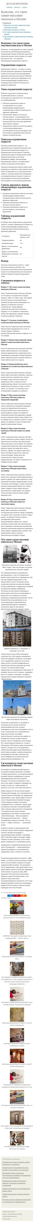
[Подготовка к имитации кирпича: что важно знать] (17, 954)
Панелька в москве (21, 892)
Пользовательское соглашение (15, 1214)
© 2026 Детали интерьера (9, 1211)
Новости (17, 7)
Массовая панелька (11, 892)
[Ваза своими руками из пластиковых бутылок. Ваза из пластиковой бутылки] (17, 913)
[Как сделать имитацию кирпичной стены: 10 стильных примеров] (17, 1103)
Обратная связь (6, 1218)
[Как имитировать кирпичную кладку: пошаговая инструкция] (17, 1144)
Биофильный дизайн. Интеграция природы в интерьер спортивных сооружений (14, 1183)
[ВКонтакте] (10, 896)
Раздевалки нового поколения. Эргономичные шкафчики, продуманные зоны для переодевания (16, 1175)
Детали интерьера (17, 3)
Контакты (5, 1214)
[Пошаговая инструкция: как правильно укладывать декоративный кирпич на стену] (17, 1082)
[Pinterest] (17, 896)
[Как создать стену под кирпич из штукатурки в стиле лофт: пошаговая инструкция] (17, 1124)
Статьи (24, 7)
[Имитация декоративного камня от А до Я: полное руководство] (17, 1020)
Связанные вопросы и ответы (14, 30)
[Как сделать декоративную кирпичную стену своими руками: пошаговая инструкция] (17, 1000)
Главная (9, 7)
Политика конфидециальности (10, 1216)
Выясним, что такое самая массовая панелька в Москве (17, 26)
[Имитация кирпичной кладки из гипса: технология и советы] (17, 1041)
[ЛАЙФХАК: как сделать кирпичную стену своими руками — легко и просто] (17, 934)
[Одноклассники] (23, 896)
